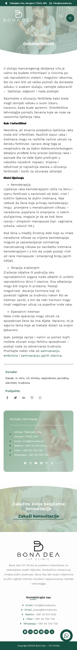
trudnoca (24, 382)
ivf (27, 378)
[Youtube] (35, 463)
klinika (35, 378)
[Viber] (46, 463)
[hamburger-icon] (70, 18)
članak (9, 378)
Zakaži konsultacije (38, 516)
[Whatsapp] (52, 463)
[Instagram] (30, 463)
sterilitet (11, 382)
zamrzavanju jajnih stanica (41, 355)
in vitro (20, 378)
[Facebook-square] (25, 463)
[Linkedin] (41, 463)
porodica (62, 378)
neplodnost (48, 378)
